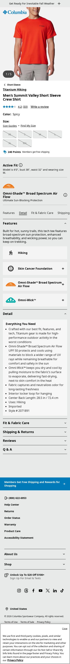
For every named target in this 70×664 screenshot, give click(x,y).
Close (64, 628)
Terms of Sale (27, 622)
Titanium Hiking (14, 89)
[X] (47, 590)
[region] (35, 44)
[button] (20, 165)
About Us (10, 554)
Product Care (12, 531)
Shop (7, 564)
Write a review (40, 107)
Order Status (12, 518)
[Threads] (26, 590)
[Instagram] (19, 590)
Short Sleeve (13, 84)
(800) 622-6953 (17, 498)
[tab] (10, 213)
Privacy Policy (43, 622)
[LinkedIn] (55, 590)
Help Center (11, 504)
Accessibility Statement (18, 537)
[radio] (10, 134)
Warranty (10, 524)
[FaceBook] (33, 590)
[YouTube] (40, 590)
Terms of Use (11, 622)
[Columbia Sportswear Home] (15, 12)
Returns (9, 511)
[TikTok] (62, 590)
